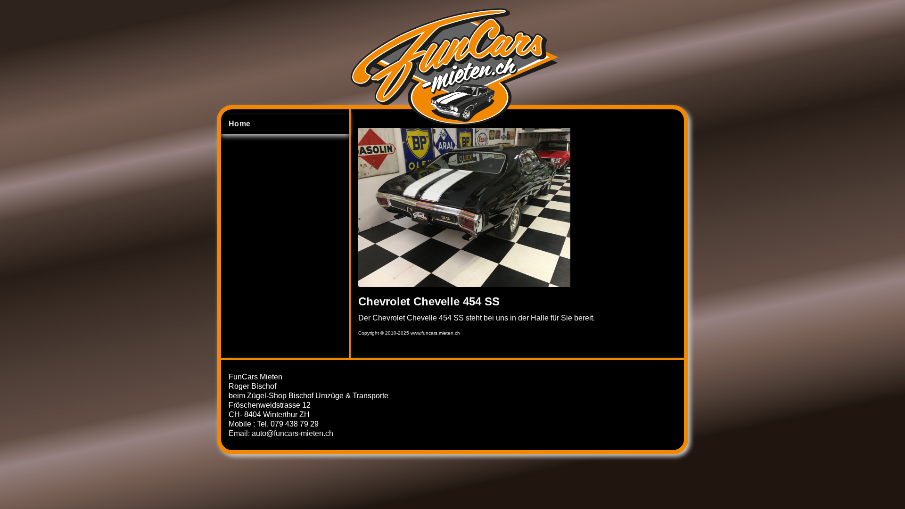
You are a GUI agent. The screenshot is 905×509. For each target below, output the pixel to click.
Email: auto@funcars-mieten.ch (281, 433)
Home (240, 124)
